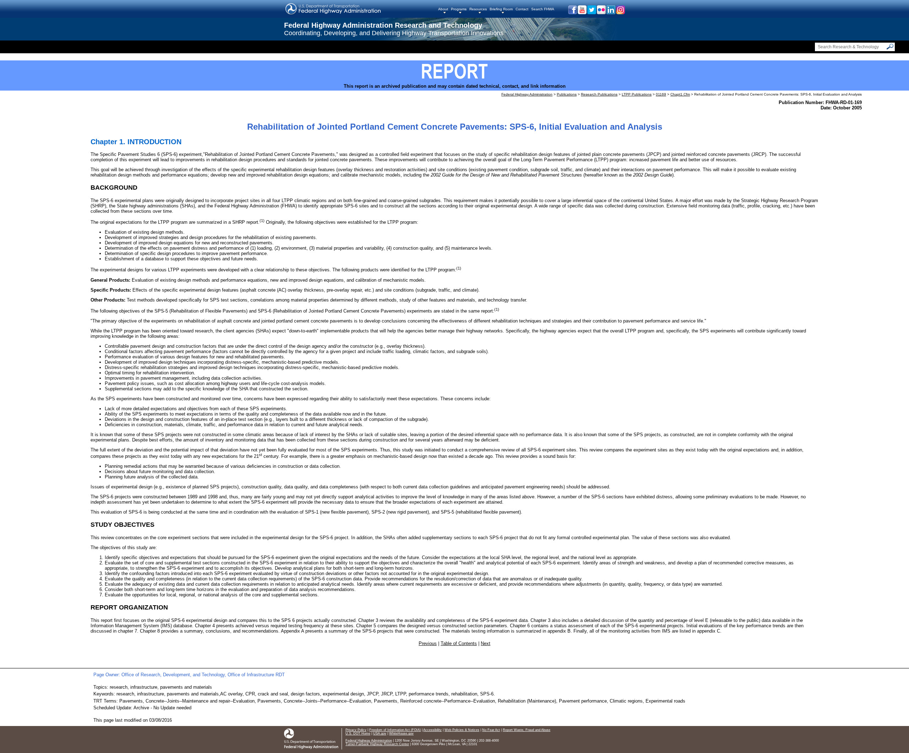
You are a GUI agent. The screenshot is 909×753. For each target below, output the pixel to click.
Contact (522, 9)
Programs (459, 9)
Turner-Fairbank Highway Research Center (377, 744)
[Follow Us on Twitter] (591, 12)
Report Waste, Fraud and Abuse (526, 730)
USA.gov (379, 733)
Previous (428, 643)
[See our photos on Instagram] (620, 12)
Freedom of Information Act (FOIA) (395, 730)
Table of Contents (459, 643)
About (443, 9)
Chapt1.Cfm (680, 94)
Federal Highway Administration (527, 94)
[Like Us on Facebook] (572, 12)
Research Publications (599, 94)
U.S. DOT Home (357, 733)
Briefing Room (501, 9)
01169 (661, 94)
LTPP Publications (637, 94)
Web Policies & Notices (462, 730)
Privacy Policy (355, 730)
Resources (478, 9)
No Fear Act (491, 730)
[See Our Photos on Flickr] (601, 12)
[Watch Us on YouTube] (582, 12)
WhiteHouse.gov (401, 733)
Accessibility (432, 730)
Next (485, 643)
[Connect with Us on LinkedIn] (610, 12)
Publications (567, 94)
